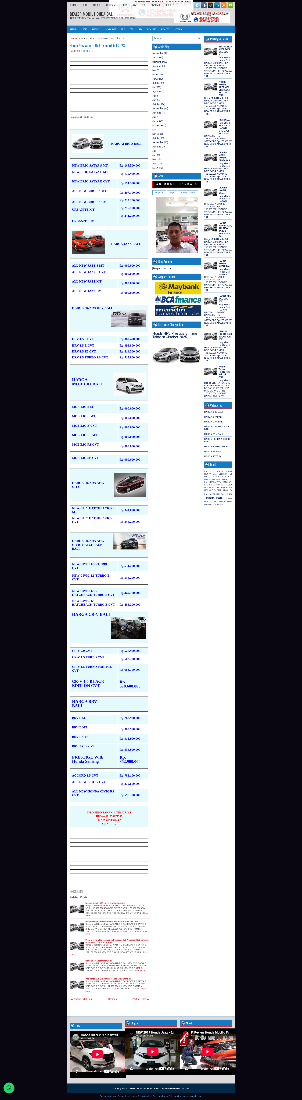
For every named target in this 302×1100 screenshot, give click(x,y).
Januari (156, 57)
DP (231, 474)
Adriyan (113, 1096)
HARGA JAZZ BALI (213, 456)
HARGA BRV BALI (213, 416)
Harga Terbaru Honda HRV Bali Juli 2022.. (224, 371)
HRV (143, 4)
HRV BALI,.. (224, 119)
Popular (159, 192)
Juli (154, 95)
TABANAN (218, 504)
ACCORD (178, 29)
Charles (147, 1096)
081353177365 (181, 1088)
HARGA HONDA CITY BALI (217, 446)
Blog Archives (188, 192)
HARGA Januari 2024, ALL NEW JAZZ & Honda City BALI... (225, 229)
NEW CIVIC (155, 4)
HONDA (229, 494)
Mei (154, 70)
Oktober (156, 83)
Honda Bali (75, 51)
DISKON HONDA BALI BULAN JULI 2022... (225, 335)
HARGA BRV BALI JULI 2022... (225, 299)
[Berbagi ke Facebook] (81, 891)
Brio (212, 471)
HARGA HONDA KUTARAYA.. (225, 263)
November (157, 125)
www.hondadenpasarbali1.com (188, 1096)
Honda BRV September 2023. (99, 961)
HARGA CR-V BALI (213, 434)
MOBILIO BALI (211, 502)
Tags (172, 192)
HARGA (207, 477)
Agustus (156, 66)
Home (74, 38)
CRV (134, 4)
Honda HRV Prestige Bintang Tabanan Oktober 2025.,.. (174, 335)
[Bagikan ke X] (78, 891)
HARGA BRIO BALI (213, 412)
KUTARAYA (227, 499)
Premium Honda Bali (162, 1096)
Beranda (74, 4)
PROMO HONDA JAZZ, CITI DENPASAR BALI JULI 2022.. (224, 88)
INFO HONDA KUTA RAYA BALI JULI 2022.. (225, 50)
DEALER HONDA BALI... (223, 190)
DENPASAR (223, 474)
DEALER (220, 471)
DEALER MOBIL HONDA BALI (92, 14)
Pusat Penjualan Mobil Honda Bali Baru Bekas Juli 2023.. (112, 921)
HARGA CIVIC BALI (213, 421)
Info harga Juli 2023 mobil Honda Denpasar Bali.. (108, 979)
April (154, 163)
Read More (140, 970)
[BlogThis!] (74, 891)
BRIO (85, 4)
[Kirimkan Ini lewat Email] (71, 891)
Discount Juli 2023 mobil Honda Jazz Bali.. (105, 903)
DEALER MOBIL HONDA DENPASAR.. (225, 156)
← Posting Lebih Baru (81, 999)
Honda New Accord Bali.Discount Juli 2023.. (98, 45)
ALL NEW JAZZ (111, 4)
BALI (206, 471)
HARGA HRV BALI (213, 451)
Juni (154, 87)
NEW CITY (170, 4)
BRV (125, 4)
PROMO (222, 502)
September (158, 53)
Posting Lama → (140, 999)
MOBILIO (96, 4)
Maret (155, 74)
